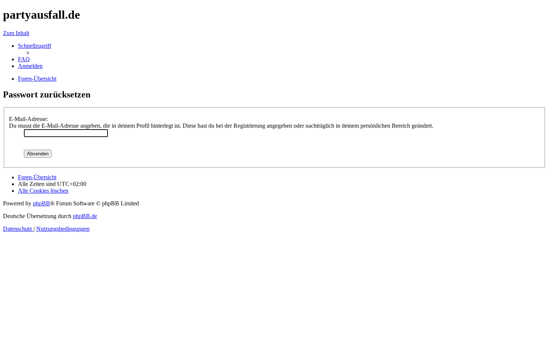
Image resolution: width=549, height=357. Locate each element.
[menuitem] (24, 59)
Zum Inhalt (16, 33)
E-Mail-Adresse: (28, 119)
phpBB (41, 203)
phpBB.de (85, 216)
